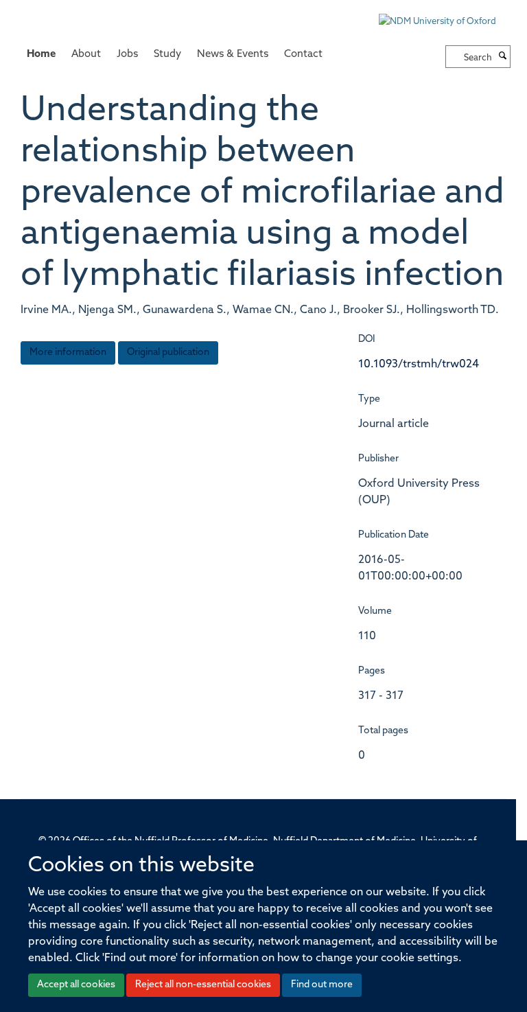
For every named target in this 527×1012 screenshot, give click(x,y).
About (86, 54)
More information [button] (68, 352)
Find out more (322, 985)
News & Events (232, 54)
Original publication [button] (168, 352)
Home (41, 54)
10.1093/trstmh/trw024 (418, 364)
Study (167, 54)
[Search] (503, 57)
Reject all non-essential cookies (203, 985)
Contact (303, 54)
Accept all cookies (76, 985)
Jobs (127, 54)
